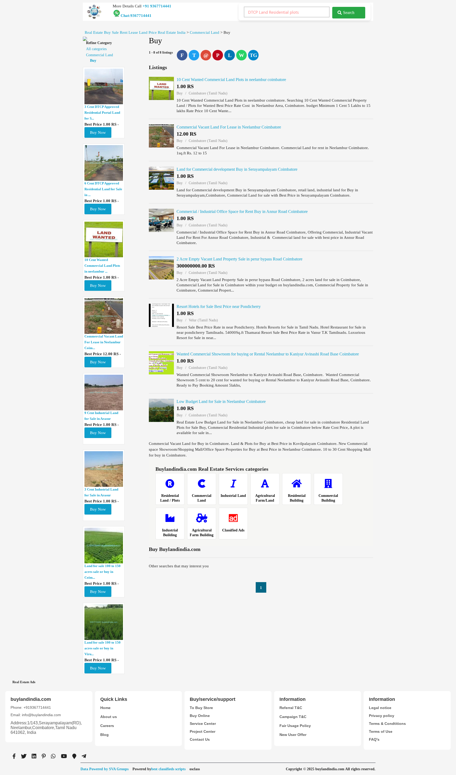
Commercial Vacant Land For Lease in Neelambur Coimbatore (229, 127)
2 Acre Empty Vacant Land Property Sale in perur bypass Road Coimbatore (239, 259)
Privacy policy (381, 716)
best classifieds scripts (168, 769)
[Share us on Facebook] (14, 756)
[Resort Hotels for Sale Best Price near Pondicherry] (161, 315)
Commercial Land (99, 55)
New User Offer (292, 735)
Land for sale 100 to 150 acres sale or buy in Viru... (102, 648)
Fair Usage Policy (295, 726)
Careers (107, 726)
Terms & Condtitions (387, 723)
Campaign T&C (292, 717)
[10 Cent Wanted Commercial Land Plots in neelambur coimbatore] (161, 88)
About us (108, 717)
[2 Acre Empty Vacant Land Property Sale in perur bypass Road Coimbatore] (161, 267)
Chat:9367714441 (136, 15)
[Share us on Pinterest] (43, 756)
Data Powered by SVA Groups (104, 769)
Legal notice (380, 708)
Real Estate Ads (23, 682)
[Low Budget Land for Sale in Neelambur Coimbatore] (161, 410)
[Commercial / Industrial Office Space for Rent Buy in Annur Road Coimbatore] (161, 220)
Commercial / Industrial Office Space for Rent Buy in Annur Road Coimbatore (242, 211)
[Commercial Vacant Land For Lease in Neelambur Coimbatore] (161, 136)
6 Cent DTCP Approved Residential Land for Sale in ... (103, 189)
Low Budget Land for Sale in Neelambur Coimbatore (221, 401)
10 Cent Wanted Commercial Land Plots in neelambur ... (102, 265)
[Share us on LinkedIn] (34, 756)
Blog (104, 735)
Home (105, 708)
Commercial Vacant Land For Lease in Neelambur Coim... (103, 342)
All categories (96, 49)
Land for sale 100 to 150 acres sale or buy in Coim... (102, 571)
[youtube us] (64, 756)
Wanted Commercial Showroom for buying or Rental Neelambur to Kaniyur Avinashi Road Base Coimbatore (268, 354)
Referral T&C (290, 708)
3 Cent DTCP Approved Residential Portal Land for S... (102, 112)
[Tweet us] (24, 756)
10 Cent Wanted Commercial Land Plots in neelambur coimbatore (231, 79)
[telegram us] (84, 756)
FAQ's (374, 739)
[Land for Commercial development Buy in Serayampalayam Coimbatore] (161, 178)
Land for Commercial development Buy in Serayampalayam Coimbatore (237, 169)
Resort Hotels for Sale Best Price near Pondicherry (219, 306)
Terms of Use (380, 731)
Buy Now (98, 132)
